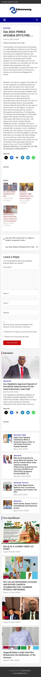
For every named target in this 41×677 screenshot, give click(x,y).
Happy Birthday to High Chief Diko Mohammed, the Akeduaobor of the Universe (19, 655)
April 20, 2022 (18, 511)
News (24, 435)
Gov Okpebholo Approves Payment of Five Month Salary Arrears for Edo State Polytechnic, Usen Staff (20, 386)
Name (6, 293)
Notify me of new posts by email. (17, 337)
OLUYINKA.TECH (20, 673)
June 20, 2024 (8, 39)
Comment (7, 267)
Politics (6, 28)
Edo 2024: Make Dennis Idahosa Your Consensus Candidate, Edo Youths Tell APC (25, 488)
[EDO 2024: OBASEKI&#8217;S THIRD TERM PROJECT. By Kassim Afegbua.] (26, 187)
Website (6, 313)
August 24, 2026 (9, 622)
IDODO (16, 39)
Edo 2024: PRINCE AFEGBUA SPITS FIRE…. (9, 194)
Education (8, 353)
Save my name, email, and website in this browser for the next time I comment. (18, 326)
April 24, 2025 (8, 392)
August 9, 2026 (8, 660)
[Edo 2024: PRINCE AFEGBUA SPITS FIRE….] (10, 187)
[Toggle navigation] (4, 19)
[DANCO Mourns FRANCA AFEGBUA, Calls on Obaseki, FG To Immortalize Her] (10, 209)
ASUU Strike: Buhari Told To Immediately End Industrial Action (25, 505)
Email (5, 303)
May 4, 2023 (18, 495)
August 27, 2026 (9, 592)
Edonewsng (26, 671)
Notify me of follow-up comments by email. (21, 332)
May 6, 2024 (18, 449)
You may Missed (11, 518)
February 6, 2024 (19, 476)
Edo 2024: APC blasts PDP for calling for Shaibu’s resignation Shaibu (19, 239)
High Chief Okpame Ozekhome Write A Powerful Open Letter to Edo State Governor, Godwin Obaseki (24, 442)
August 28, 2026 (9, 552)
